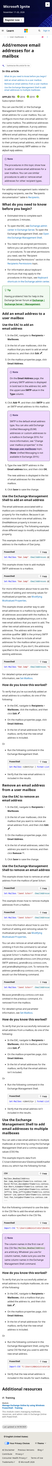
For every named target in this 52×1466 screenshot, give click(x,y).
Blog (40, 1450)
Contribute (7, 1454)
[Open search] (39, 30)
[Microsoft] (26, 30)
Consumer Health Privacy (14, 1458)
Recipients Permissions (19, 263)
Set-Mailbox (26, 678)
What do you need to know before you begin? (25, 76)
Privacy (19, 1454)
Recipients (33, 197)
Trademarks (7, 1462)
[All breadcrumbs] (4, 37)
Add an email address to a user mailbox (22, 80)
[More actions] (47, 37)
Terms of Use (37, 1458)
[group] (26, 557)
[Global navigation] (3, 30)
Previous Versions (26, 1450)
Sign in (46, 30)
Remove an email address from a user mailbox (26, 83)
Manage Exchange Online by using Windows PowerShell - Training (23, 1406)
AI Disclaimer (8, 1450)
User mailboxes (17, 37)
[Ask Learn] (42, 37)
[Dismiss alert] (47, 4)
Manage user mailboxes (23, 448)
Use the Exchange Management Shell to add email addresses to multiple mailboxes (25, 88)
